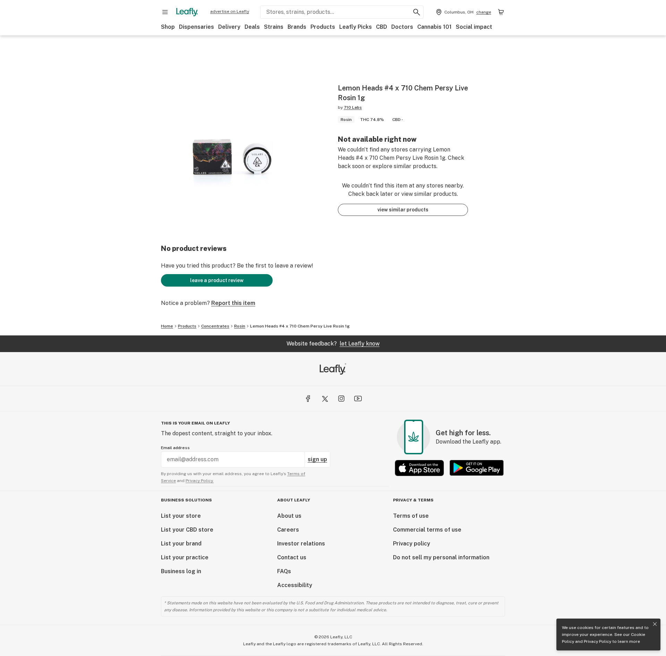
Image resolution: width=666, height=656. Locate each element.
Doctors (402, 27)
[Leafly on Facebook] (308, 398)
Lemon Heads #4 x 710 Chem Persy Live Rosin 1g (300, 326)
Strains (273, 27)
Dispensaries (196, 27)
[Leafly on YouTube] (358, 398)
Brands (297, 27)
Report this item (233, 303)
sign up (317, 459)
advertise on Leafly (229, 11)
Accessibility (294, 585)
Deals (252, 27)
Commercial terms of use (427, 529)
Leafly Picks (355, 27)
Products (322, 27)
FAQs (284, 571)
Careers (288, 529)
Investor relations (301, 543)
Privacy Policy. (200, 480)
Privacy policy (411, 543)
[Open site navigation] (165, 12)
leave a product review (217, 280)
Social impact (474, 27)
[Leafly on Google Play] (477, 468)
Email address (175, 447)
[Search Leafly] (417, 12)
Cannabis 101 (434, 27)
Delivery (229, 27)
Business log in (181, 571)
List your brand (181, 543)
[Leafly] (187, 12)
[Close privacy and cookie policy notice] (655, 624)
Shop (168, 27)
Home (167, 326)
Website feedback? (333, 343)
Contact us (291, 557)
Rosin (239, 326)
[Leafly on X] (324, 398)
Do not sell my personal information (441, 557)
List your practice (184, 557)
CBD (381, 27)
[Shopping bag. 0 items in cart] (501, 12)
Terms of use (411, 516)
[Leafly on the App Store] (419, 468)
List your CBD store (187, 529)
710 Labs (353, 107)
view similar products (402, 209)
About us (289, 516)
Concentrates (215, 326)
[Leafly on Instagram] (341, 398)
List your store (181, 516)
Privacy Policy (597, 641)
